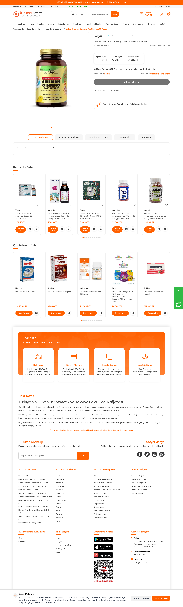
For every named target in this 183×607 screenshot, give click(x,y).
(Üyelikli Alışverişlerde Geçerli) (142, 69)
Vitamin (51, 24)
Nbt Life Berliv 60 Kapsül (25, 291)
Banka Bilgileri (137, 493)
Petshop (152, 24)
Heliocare (84, 288)
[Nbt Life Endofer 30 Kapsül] (59, 268)
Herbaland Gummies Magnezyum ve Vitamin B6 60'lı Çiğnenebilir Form (123, 216)
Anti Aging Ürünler (102, 486)
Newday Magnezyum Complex (31, 479)
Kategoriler (42, 6)
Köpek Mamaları (100, 517)
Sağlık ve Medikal (94, 24)
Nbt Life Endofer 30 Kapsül (59, 291)
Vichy (58, 503)
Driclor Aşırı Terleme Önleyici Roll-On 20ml (34, 511)
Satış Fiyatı (117, 56)
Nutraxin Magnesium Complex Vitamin (34, 476)
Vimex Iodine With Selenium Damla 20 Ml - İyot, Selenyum (25, 216)
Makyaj (126, 24)
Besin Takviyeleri (34, 29)
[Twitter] (147, 454)
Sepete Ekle (21, 229)
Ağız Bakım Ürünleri (102, 510)
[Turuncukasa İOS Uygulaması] (103, 549)
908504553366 (140, 555)
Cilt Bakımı (22, 24)
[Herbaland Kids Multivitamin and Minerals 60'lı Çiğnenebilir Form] (156, 190)
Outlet (162, 24)
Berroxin (51, 210)
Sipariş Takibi (62, 548)
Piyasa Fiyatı (101, 56)
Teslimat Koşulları (138, 476)
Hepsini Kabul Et (161, 598)
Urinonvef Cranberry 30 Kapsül (31, 522)
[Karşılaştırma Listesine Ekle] (30, 228)
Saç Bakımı (78, 24)
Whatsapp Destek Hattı (80, 6)
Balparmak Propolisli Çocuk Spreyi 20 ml (34, 501)
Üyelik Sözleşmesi (138, 479)
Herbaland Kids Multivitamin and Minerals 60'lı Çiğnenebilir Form (155, 216)
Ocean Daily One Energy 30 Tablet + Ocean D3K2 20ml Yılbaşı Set (90, 216)
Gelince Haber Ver (132, 82)
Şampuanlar (99, 507)
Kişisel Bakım (63, 24)
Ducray (59, 514)
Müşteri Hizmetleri (63, 545)
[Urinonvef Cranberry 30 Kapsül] (156, 268)
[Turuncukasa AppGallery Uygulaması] (103, 557)
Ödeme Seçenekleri (69, 137)
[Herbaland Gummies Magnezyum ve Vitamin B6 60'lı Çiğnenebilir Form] (123, 190)
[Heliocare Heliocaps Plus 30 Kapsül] (91, 268)
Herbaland (116, 210)
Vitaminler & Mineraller (53, 29)
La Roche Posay (63, 476)
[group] (51, 78)
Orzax (58, 496)
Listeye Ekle (100, 90)
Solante (59, 517)
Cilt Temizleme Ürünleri (103, 479)
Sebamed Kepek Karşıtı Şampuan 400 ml (34, 517)
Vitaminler (98, 476)
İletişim (59, 541)
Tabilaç (147, 288)
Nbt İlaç (18, 288)
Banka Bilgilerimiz (58, 6)
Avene (58, 510)
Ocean (82, 210)
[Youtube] (154, 454)
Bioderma (60, 486)
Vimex (18, 210)
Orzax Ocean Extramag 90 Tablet (33, 483)
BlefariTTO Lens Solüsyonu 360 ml (33, 506)
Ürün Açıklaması (40, 137)
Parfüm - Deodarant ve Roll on (107, 490)
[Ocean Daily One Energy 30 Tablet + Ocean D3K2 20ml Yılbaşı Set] (91, 190)
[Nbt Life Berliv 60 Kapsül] (27, 268)
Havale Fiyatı (133, 56)
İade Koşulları (124, 137)
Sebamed (60, 493)
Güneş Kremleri (37, 24)
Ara (115, 14)
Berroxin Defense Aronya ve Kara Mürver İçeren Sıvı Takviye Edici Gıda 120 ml (59, 216)
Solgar (98, 36)
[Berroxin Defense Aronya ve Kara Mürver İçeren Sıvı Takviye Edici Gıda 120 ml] (59, 190)
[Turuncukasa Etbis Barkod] (103, 581)
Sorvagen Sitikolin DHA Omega (32, 493)
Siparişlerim (29, 6)
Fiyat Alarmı (114, 90)
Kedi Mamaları (100, 514)
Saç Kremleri (99, 503)
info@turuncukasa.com (145, 563)
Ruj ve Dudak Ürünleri (103, 483)
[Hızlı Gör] (36, 228)
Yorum (105, 137)
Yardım (59, 552)
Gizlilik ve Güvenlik (139, 490)
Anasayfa (17, 6)
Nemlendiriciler (100, 493)
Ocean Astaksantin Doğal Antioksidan (35, 496)
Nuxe (58, 521)
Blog (58, 538)
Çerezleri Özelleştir (141, 598)
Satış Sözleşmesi (138, 483)
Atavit (114, 288)
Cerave (59, 507)
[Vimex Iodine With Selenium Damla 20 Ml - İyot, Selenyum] (27, 190)
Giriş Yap (22, 538)
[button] (51, 127)
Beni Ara (146, 137)
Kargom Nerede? (163, 6)
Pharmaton (61, 500)
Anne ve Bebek (112, 24)
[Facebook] (139, 454)
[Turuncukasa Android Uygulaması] (103, 541)
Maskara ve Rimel (101, 496)
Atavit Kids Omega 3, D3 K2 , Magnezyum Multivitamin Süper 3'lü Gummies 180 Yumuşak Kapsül (122, 296)
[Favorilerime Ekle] (38, 204)
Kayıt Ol (21, 541)
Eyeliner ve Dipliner (102, 500)
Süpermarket (138, 24)
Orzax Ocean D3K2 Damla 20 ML (32, 486)
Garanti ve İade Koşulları (142, 486)
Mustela (59, 490)
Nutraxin (59, 483)
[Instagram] (162, 454)
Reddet (73, 600)
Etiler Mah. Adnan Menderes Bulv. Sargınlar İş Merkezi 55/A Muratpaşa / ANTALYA (148, 544)
